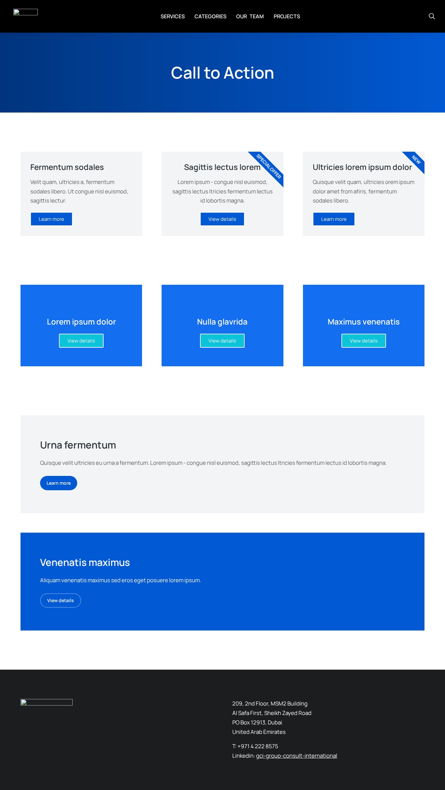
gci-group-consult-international (296, 755)
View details (81, 340)
